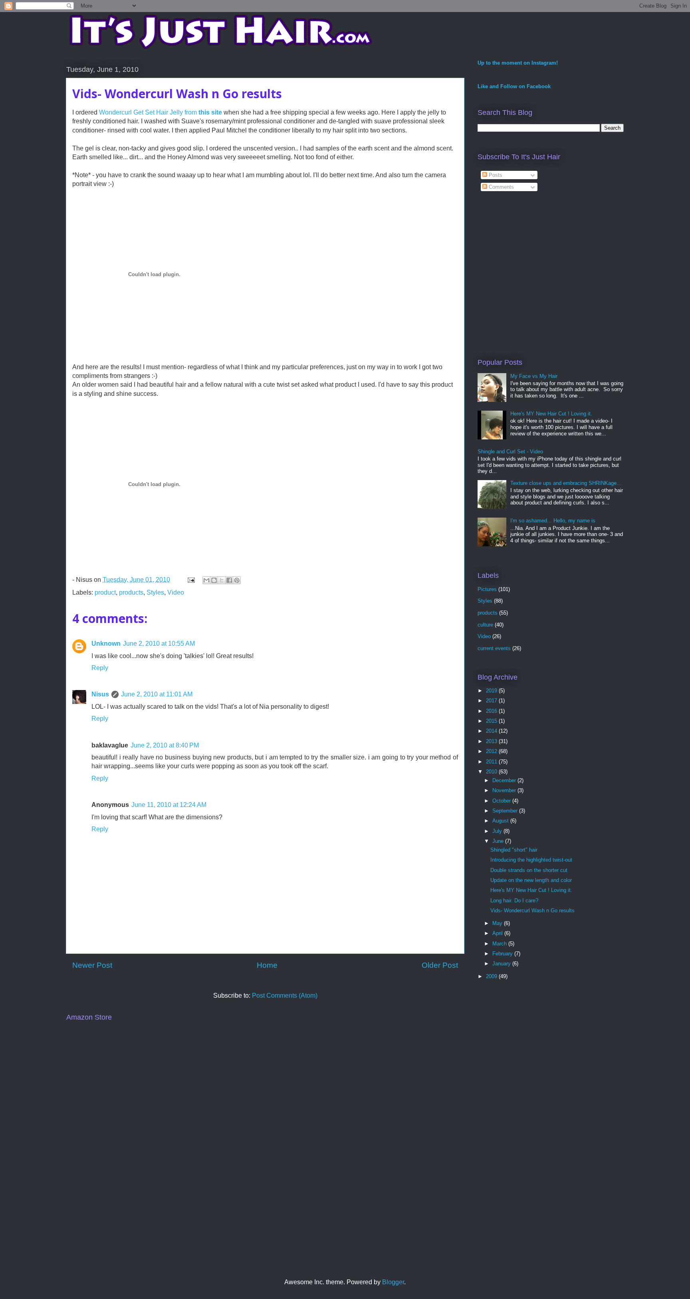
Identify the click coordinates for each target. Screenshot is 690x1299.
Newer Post (92, 965)
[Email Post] (190, 579)
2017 (492, 701)
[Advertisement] (545, 282)
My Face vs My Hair (533, 376)
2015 (492, 721)
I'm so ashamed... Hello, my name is (552, 521)
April (498, 933)
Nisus (100, 694)
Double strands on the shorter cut (528, 870)
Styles (155, 592)
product (105, 592)
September (505, 811)
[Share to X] (222, 580)
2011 (492, 762)
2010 (492, 772)
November (505, 790)
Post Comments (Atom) (284, 995)
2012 (492, 751)
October (502, 801)
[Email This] (206, 580)
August (501, 821)
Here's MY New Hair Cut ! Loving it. (551, 414)
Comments (500, 187)
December (505, 780)
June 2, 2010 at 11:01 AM (156, 694)
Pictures (487, 589)
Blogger (393, 1282)
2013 (492, 741)
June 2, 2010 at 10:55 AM (159, 643)
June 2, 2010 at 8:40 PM (165, 745)
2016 (492, 711)
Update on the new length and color (531, 880)
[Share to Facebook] (229, 580)
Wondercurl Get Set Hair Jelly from (160, 112)
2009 (492, 976)
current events (494, 648)
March (500, 944)
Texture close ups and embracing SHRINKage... (565, 483)
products (131, 592)
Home (267, 965)
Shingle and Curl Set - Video (510, 452)
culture (485, 625)
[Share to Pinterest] (237, 580)
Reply (99, 667)
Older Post (440, 965)
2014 (492, 731)
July (498, 831)
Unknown (106, 643)
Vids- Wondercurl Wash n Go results (532, 910)
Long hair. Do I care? (514, 901)
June (498, 841)
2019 (492, 691)
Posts (494, 175)
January (502, 964)
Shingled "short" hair (513, 850)
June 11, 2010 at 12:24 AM (168, 804)
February (503, 954)
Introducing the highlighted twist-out (531, 860)
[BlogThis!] (214, 580)
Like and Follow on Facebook (514, 86)
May (498, 923)
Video (175, 592)
